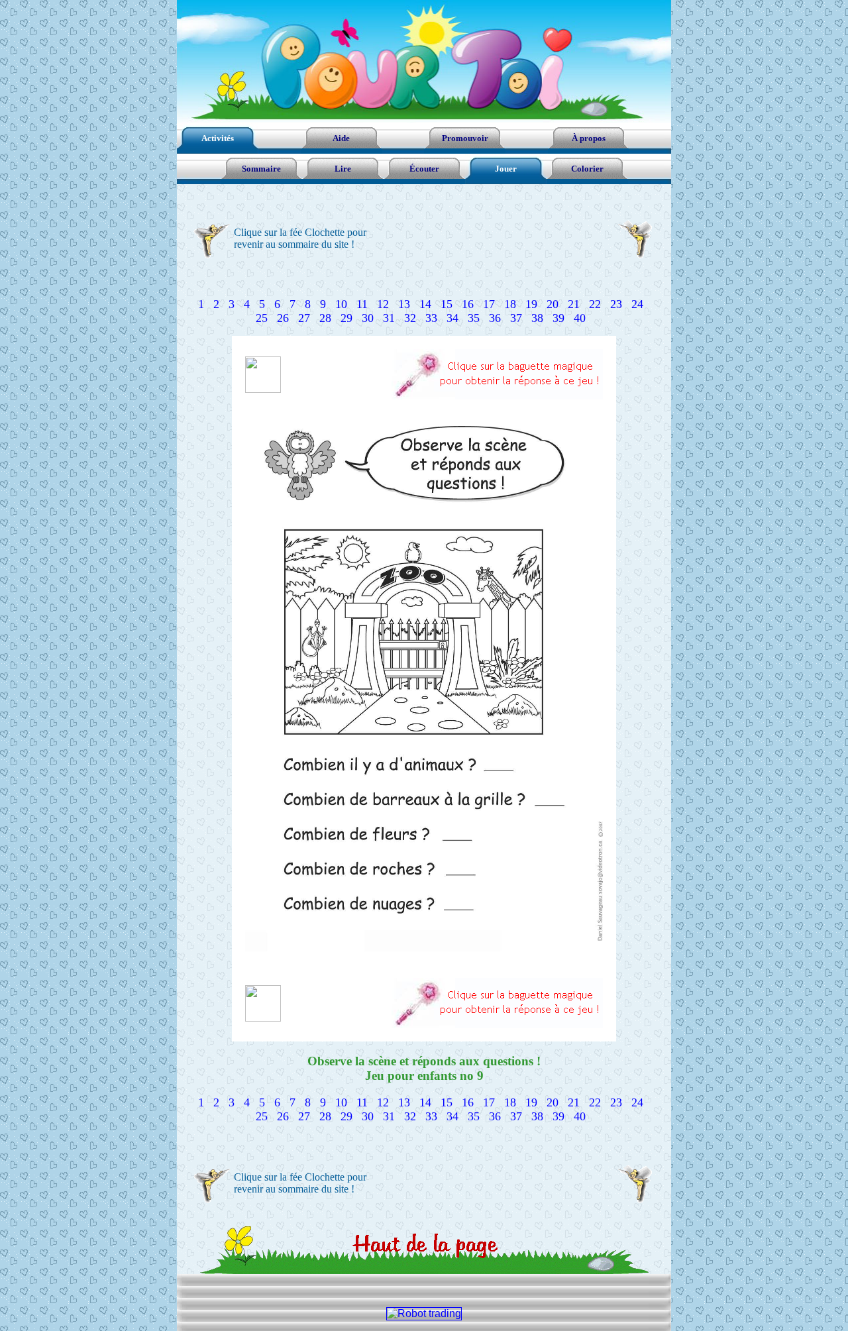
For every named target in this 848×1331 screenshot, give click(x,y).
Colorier (587, 169)
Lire (343, 169)
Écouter (424, 169)
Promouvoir (465, 138)
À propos (589, 138)
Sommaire (261, 169)
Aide (341, 138)
